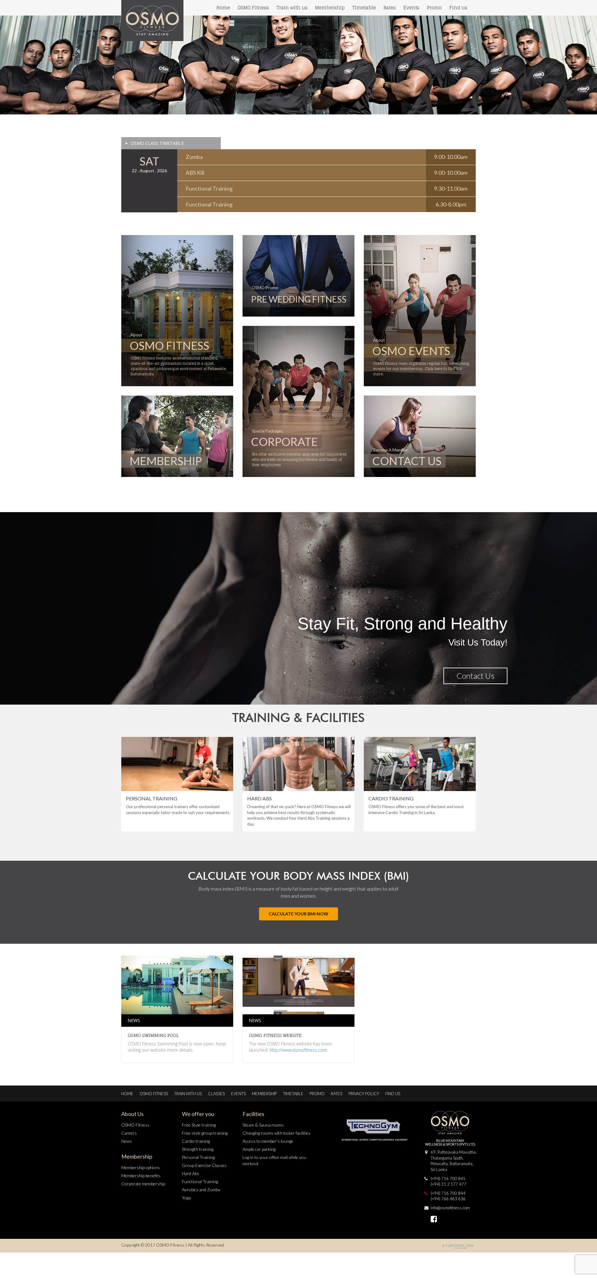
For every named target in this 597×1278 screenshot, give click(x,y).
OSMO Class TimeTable (154, 143)
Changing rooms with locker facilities (277, 1133)
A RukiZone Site (459, 1246)
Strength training (197, 1149)
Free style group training (205, 1133)
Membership (330, 7)
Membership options (140, 1167)
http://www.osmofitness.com (298, 1050)
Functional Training (200, 1181)
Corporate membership (143, 1183)
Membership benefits (140, 1175)
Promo (434, 7)
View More (476, 675)
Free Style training (199, 1125)
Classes (216, 1093)
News (126, 1141)
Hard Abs (190, 1173)
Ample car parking (259, 1149)
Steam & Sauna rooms (263, 1125)
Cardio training (196, 1141)
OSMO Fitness (253, 7)
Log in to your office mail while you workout (274, 1160)
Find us (458, 7)
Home (223, 7)
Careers (129, 1133)
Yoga (186, 1197)
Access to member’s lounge (268, 1141)
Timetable (364, 7)
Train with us (292, 7)
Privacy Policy (364, 1093)
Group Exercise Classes (204, 1165)
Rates (389, 7)
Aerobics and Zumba (201, 1189)
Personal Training (198, 1157)
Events (411, 7)
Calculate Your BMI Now (298, 913)
